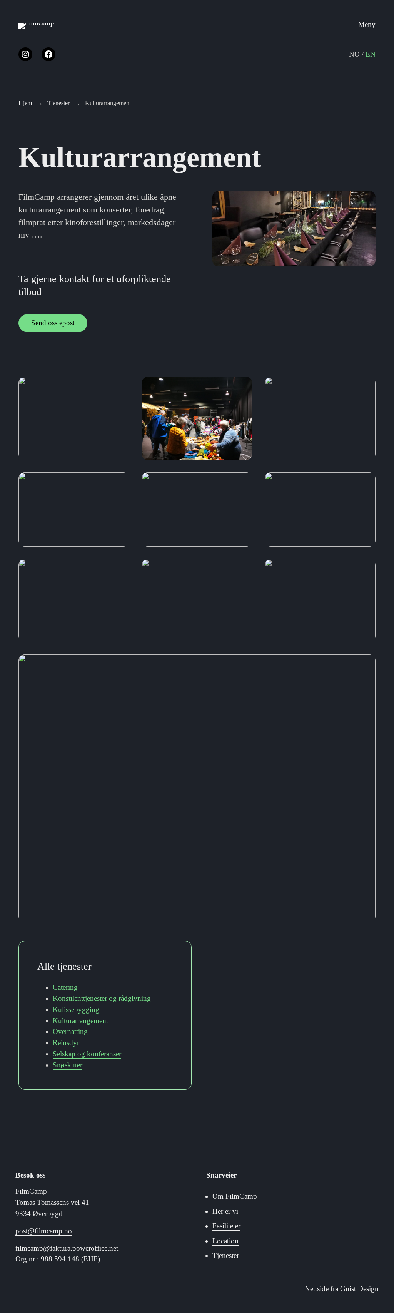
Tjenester (225, 1255)
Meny (367, 24)
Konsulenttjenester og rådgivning (102, 998)
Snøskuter (67, 1065)
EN (371, 54)
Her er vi (225, 1211)
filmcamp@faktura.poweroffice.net (66, 1248)
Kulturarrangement (80, 1021)
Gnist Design (359, 1289)
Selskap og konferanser (87, 1054)
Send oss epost (53, 323)
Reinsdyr (66, 1043)
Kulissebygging (76, 1009)
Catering (65, 987)
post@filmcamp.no (43, 1231)
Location (225, 1241)
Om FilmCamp (234, 1196)
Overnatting (70, 1031)
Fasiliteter (226, 1226)
